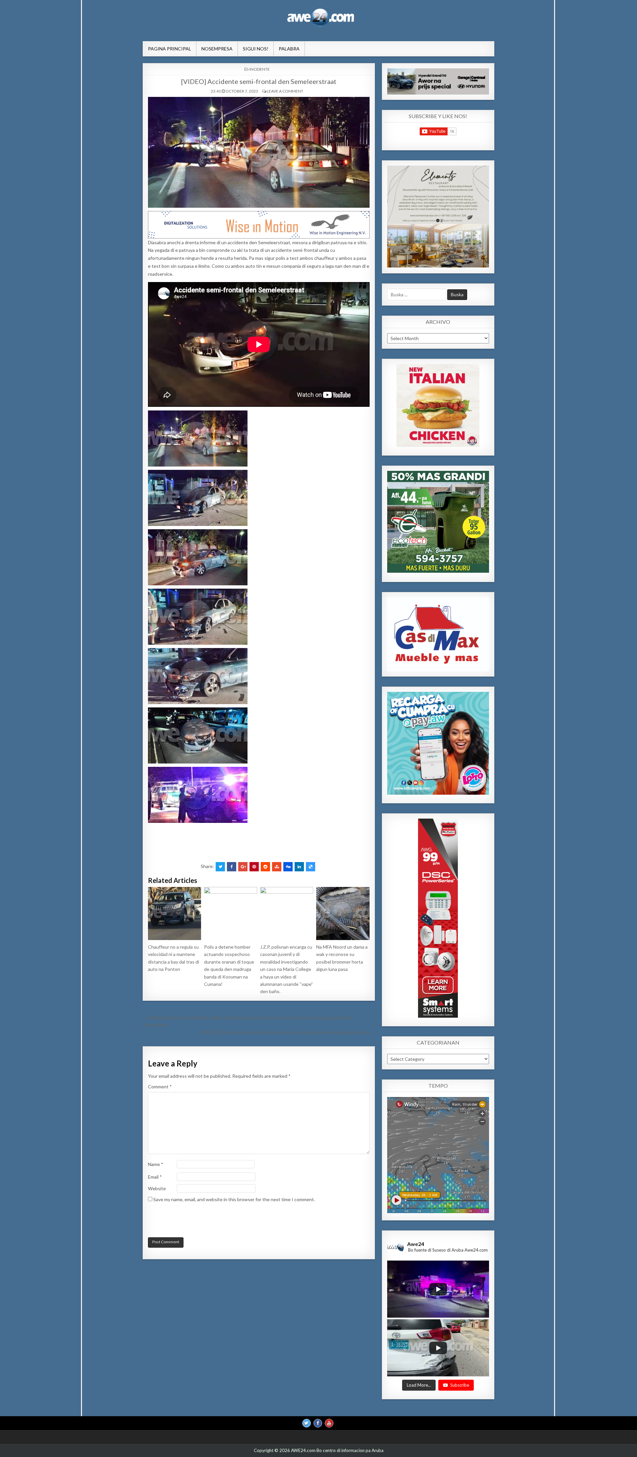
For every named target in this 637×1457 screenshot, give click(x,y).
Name (155, 1164)
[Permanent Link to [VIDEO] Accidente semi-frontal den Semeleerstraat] (259, 152)
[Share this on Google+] (243, 866)
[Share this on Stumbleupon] (276, 866)
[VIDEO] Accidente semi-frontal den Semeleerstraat (258, 81)
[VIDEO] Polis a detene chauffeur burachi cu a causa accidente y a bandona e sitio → (288, 1032)
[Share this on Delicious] (310, 866)
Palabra (289, 48)
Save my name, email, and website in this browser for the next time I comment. (234, 1199)
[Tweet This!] (220, 866)
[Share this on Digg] (288, 866)
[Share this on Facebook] (231, 866)
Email (155, 1177)
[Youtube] (329, 1423)
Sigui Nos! (255, 48)
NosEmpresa (217, 48)
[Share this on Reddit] (265, 866)
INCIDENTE (259, 69)
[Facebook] (318, 1423)
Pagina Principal (169, 48)
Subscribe (459, 1385)
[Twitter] (306, 1423)
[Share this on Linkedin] (299, 866)
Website (157, 1188)
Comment (160, 1086)
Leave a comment (285, 91)
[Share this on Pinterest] (254, 866)
